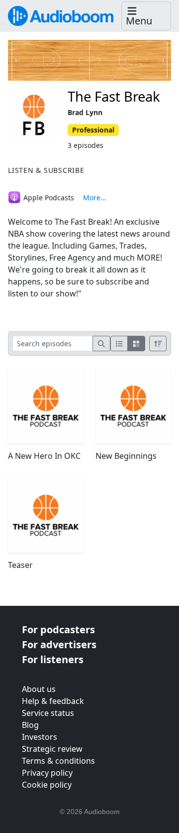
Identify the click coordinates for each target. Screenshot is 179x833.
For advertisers (59, 644)
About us (39, 689)
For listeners (53, 659)
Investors (39, 736)
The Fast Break (114, 96)
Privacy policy (47, 772)
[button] (146, 16)
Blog (30, 724)
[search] (101, 343)
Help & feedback (53, 700)
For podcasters (58, 629)
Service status (48, 712)
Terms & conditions (58, 760)
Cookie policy (47, 784)
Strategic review (52, 748)
